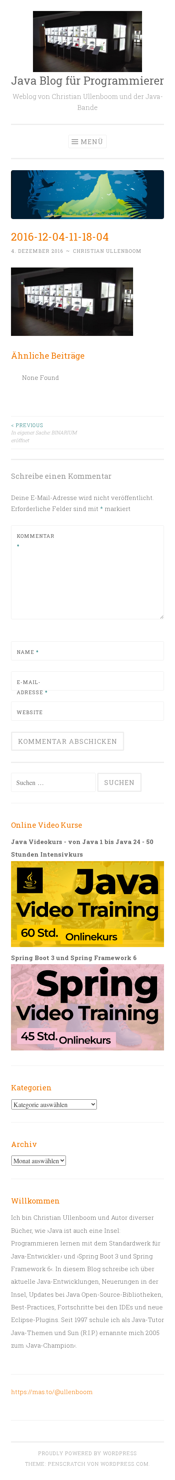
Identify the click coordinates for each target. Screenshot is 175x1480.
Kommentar (36, 541)
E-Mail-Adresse (32, 687)
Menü (92, 141)
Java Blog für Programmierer (87, 80)
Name (28, 652)
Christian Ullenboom (107, 251)
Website (30, 712)
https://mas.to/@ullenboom (52, 1392)
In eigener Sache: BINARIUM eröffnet (44, 432)
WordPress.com (125, 1463)
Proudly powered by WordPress (87, 1453)
